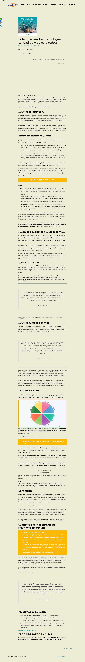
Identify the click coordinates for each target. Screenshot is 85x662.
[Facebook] (1, 21)
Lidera (23, 4)
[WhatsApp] (1, 19)
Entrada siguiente (68, 648)
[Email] (1, 23)
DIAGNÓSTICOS (37, 4)
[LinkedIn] (1, 25)
